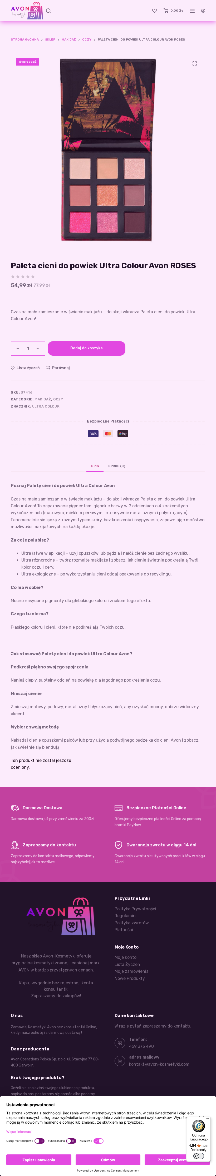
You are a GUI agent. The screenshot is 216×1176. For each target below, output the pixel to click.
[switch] (198, 1156)
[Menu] (207, 1120)
